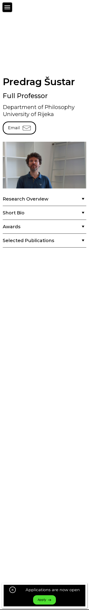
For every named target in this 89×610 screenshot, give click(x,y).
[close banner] (12, 590)
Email (14, 127)
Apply (42, 599)
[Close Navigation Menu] (7, 7)
